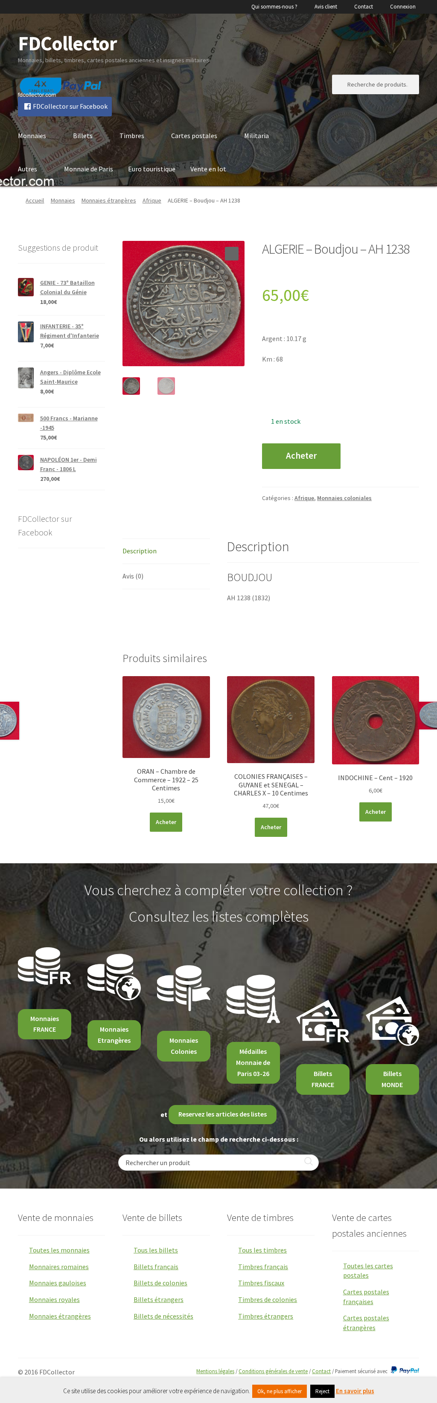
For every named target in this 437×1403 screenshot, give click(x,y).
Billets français (156, 1266)
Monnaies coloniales (344, 498)
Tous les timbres (262, 1250)
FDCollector (67, 43)
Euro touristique (151, 169)
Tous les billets (156, 1250)
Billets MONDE (392, 1079)
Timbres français (263, 1266)
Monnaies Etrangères (114, 1034)
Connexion (403, 6)
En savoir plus (355, 1391)
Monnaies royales (54, 1299)
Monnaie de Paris (88, 169)
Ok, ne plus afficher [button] (279, 1391)
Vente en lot (208, 169)
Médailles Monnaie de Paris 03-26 (253, 1062)
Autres (27, 169)
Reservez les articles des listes (222, 1114)
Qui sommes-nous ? (274, 6)
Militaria (256, 135)
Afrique (152, 200)
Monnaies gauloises (57, 1283)
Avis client (326, 6)
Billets (83, 135)
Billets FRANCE (323, 1079)
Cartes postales (194, 135)
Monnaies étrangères (109, 200)
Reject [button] (322, 1391)
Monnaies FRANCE (44, 1024)
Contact (363, 6)
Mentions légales (215, 1371)
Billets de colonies (160, 1283)
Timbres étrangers (265, 1316)
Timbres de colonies (267, 1299)
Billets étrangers (159, 1299)
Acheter (301, 455)
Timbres (131, 135)
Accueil (35, 200)
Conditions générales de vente (273, 1371)
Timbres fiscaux (261, 1283)
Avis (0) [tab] (132, 576)
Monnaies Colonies (183, 1046)
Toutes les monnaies (59, 1250)
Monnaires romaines (59, 1266)
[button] (232, 253)
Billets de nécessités (163, 1316)
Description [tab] (139, 551)
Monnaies (32, 135)
